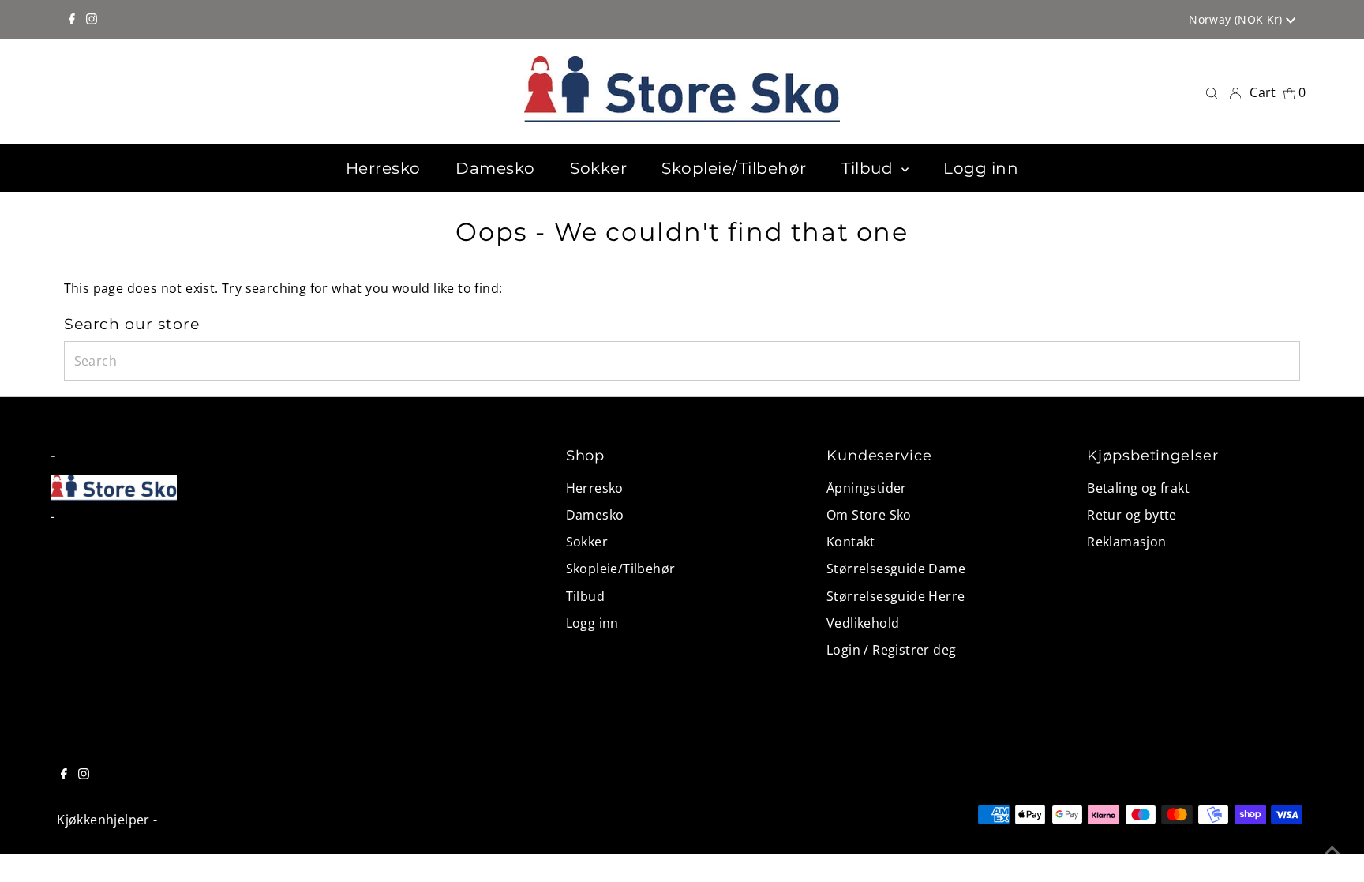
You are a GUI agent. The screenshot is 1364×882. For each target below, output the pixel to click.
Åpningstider (866, 488)
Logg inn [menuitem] (980, 168)
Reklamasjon (1126, 541)
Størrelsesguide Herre (895, 596)
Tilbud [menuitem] (869, 168)
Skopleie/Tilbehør (621, 568)
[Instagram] (91, 20)
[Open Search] (1211, 91)
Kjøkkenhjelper (103, 819)
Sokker (587, 541)
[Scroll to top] (1332, 850)
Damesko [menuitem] (495, 168)
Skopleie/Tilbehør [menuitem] (734, 168)
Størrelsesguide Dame (895, 568)
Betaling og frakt (1138, 488)
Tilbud (585, 596)
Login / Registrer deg (891, 650)
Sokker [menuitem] (598, 168)
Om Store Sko (869, 515)
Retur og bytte (1132, 515)
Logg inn (592, 623)
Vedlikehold (862, 623)
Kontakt (850, 541)
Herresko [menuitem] (383, 168)
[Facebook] (72, 20)
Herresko (595, 488)
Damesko (595, 515)
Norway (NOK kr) (1237, 19)
